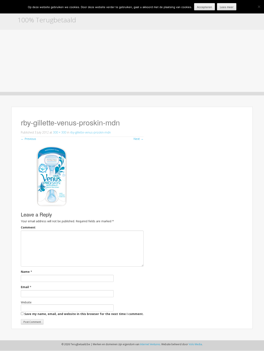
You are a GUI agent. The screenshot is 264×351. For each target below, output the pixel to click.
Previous (28, 139)
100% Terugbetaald (47, 19)
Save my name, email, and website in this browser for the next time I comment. (84, 314)
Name (25, 272)
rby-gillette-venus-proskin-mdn (90, 132)
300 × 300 (59, 132)
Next (138, 139)
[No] (259, 7)
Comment (28, 227)
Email (25, 287)
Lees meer (226, 7)
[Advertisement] (132, 61)
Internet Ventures (150, 344)
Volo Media (195, 344)
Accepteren (204, 7)
